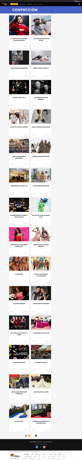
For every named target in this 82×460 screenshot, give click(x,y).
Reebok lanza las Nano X (41, 68)
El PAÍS (26, 454)
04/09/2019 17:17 (47, 223)
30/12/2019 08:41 (47, 164)
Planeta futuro (58, 456)
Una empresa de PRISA (15, 455)
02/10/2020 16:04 (25, 105)
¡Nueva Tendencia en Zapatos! (41, 127)
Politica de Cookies (28, 451)
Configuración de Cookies (35, 451)
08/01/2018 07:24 (47, 429)
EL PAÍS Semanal (53, 456)
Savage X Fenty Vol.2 (19, 97)
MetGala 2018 (19, 421)
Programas (29, 4)
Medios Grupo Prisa (15, 458)
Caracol (64, 454)
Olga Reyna (34, 46)
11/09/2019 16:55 (25, 223)
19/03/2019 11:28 (25, 370)
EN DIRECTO (14, 4)
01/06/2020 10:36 (47, 105)
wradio (38, 456)
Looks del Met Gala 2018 (41, 392)
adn (59, 454)
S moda (49, 458)
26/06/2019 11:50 (47, 282)
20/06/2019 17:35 (25, 311)
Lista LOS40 (22, 4)
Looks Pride (19, 274)
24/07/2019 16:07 (47, 252)
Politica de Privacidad (21, 451)
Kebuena (62, 456)
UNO (35, 456)
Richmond (25, 458)
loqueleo (55, 458)
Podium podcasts (38, 458)
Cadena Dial (48, 456)
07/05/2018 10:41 (25, 429)
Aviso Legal (15, 451)
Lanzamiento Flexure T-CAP (19, 186)
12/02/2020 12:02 (25, 164)
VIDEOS (35, 4)
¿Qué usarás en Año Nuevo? (41, 156)
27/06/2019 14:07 (25, 282)
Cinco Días (44, 456)
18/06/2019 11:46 (47, 311)
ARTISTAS (40, 4)
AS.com (55, 454)
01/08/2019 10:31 (25, 252)
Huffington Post (28, 456)
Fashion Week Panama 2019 (41, 186)
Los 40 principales (32, 454)
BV (10, 46)
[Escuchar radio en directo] (11, 4)
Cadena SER (51, 454)
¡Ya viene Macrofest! (19, 362)
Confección (25, 10)
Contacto (11, 451)
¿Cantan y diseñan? (19, 303)
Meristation (61, 458)
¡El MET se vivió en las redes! (19, 127)
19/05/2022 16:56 (25, 46)
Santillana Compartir (45, 454)
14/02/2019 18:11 (47, 370)
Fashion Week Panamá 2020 (19, 68)
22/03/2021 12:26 (47, 46)
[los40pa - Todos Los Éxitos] (5, 4)
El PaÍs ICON (43, 458)
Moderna (32, 458)
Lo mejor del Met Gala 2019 (41, 333)
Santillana (38, 454)
